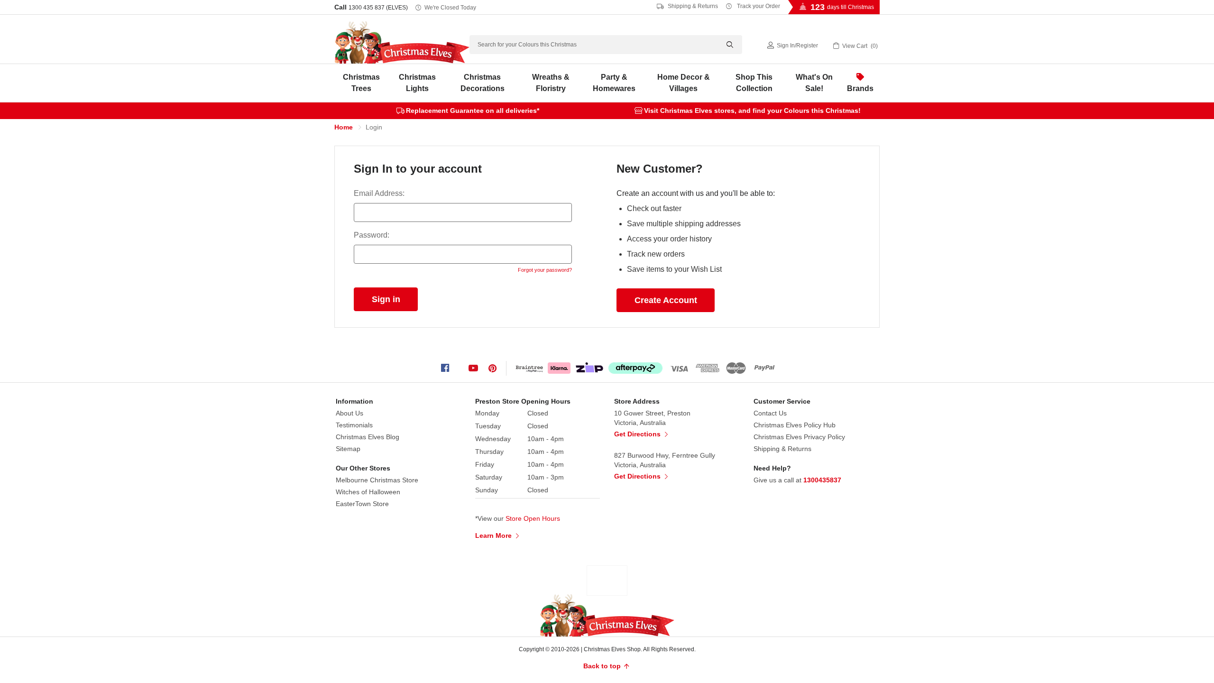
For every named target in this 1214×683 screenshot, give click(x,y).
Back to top (603, 666)
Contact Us (770, 413)
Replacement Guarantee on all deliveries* (472, 110)
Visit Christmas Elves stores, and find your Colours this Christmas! (752, 110)
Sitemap (348, 448)
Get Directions (638, 434)
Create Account (666, 300)
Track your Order (758, 6)
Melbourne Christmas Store (377, 480)
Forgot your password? (545, 270)
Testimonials (354, 425)
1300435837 (822, 480)
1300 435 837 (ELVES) (378, 7)
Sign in (786, 45)
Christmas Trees (361, 82)
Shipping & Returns (692, 6)
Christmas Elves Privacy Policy (799, 437)
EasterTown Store (362, 504)
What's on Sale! (814, 82)
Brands (860, 88)
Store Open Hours (533, 518)
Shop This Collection (754, 82)
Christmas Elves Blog (367, 437)
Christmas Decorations (482, 82)
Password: (371, 235)
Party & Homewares (614, 82)
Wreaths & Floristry (551, 82)
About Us (349, 413)
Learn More (494, 535)
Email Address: (379, 193)
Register (807, 45)
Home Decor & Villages (683, 82)
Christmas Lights (417, 82)
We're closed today (450, 7)
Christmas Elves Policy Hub (795, 425)
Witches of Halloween (368, 492)
